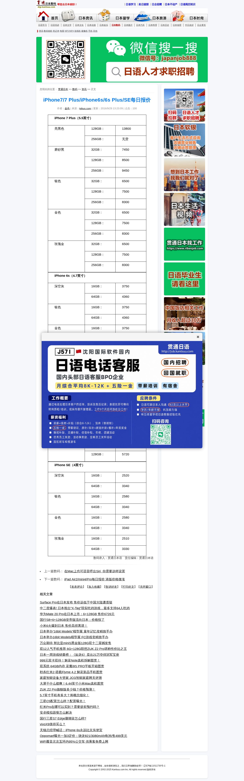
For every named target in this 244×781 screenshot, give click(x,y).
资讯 (84, 89)
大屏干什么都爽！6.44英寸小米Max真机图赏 (72, 683)
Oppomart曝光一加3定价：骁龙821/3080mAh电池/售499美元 (83, 736)
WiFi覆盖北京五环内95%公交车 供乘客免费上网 (74, 741)
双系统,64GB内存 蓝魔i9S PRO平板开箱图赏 (72, 666)
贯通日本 (63, 89)
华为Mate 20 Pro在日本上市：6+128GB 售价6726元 (77, 614)
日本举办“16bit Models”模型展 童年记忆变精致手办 (76, 631)
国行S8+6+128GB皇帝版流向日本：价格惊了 (72, 620)
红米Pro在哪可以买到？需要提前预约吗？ (69, 707)
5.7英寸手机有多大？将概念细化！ (64, 695)
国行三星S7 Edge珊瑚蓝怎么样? (63, 718)
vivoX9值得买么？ (53, 724)
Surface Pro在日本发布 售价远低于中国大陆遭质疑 (76, 602)
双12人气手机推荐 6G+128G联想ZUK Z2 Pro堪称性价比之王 (83, 649)
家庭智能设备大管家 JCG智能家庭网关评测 (71, 678)
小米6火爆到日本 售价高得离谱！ (64, 625)
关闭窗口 (145, 586)
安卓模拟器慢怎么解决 (56, 712)
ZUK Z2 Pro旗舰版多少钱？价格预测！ (67, 689)
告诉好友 (111, 586)
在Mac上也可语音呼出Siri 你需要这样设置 (94, 571)
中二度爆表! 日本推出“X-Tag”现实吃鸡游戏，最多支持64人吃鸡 (85, 608)
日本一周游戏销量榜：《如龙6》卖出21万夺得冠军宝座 (79, 655)
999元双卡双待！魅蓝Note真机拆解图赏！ (70, 660)
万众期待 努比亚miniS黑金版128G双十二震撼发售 (75, 643)
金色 (67, 108)
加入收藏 (94, 586)
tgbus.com (85, 108)
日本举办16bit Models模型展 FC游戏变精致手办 (74, 637)
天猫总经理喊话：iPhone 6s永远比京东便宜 (71, 730)
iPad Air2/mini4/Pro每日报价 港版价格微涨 (94, 579)
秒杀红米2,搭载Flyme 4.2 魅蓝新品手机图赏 (71, 672)
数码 (74, 89)
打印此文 (128, 586)
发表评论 (77, 586)
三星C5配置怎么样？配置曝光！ (63, 701)
